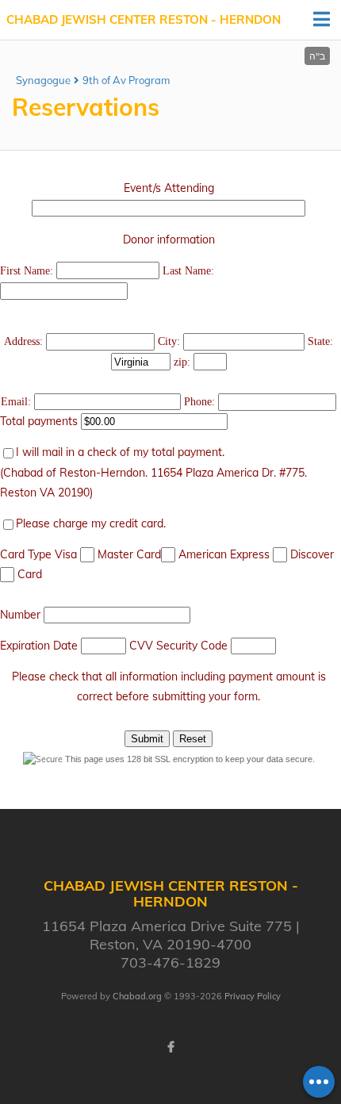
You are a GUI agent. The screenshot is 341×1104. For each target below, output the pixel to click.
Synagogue (43, 80)
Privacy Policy (252, 996)
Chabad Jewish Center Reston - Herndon (143, 19)
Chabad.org (137, 996)
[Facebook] (170, 1047)
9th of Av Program (126, 80)
